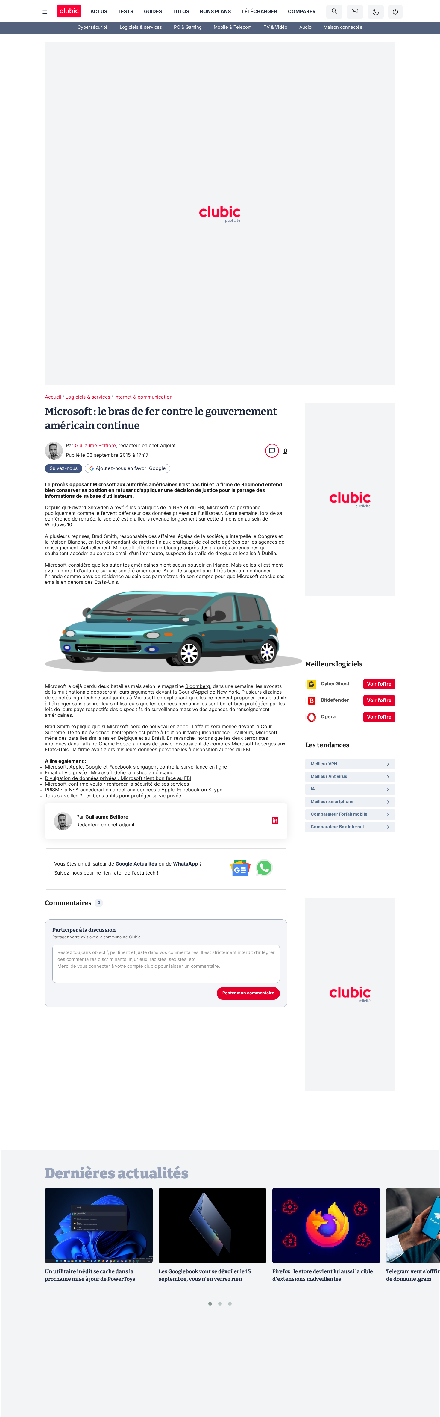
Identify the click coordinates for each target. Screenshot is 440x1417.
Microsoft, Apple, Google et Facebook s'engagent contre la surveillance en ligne (136, 767)
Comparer (302, 11)
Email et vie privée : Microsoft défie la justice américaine (109, 772)
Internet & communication (143, 397)
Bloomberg (197, 686)
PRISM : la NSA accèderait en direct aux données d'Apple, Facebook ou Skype (133, 789)
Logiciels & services (141, 27)
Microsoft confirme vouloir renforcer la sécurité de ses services (117, 784)
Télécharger (259, 11)
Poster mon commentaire (248, 993)
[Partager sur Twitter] (425, 1385)
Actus (98, 11)
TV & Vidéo (275, 27)
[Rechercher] (334, 11)
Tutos (180, 11)
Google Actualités (136, 864)
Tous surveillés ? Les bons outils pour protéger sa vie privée (113, 795)
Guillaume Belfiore (95, 445)
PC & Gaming (188, 27)
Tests (125, 11)
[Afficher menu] (44, 12)
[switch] (376, 12)
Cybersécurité (93, 27)
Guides (153, 11)
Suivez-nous (64, 468)
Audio (305, 27)
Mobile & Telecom (233, 27)
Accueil (53, 397)
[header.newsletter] (355, 11)
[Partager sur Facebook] (425, 1365)
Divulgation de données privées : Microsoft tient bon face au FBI (118, 778)
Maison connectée (343, 27)
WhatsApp (185, 864)
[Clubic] (69, 11)
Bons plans (215, 11)
